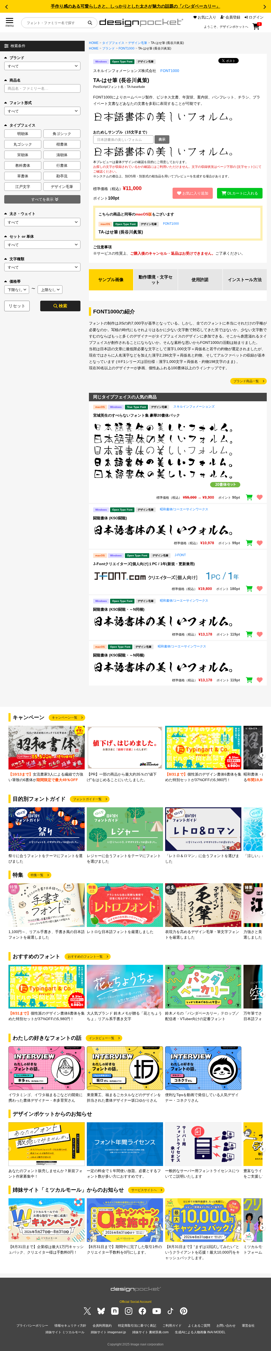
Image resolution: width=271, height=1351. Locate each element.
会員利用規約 (102, 1325)
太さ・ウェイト (22, 213)
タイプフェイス (113, 42)
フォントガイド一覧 (87, 799)
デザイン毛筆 (137, 42)
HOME (93, 42)
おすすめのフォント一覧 (85, 956)
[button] (6, 7)
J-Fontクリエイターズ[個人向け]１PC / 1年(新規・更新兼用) (144, 564)
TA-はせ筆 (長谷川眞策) (120, 232)
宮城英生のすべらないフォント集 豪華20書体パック (136, 415)
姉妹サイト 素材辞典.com (150, 1332)
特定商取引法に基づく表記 (137, 1325)
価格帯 (15, 281)
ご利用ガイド (172, 1325)
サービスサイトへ (144, 1190)
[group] (46, 754)
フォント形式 (21, 103)
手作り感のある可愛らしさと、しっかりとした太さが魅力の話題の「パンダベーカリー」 (135, 6)
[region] (178, 151)
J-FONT (180, 555)
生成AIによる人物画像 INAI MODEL (200, 1332)
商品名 (15, 80)
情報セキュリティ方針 (70, 1325)
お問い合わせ (226, 1325)
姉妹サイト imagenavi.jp (108, 1332)
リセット (16, 306)
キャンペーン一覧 (64, 717)
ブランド (17, 58)
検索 (63, 306)
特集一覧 (37, 875)
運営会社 (248, 1325)
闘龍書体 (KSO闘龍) (110, 518)
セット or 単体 (22, 236)
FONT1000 (126, 48)
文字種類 (17, 259)
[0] (256, 28)
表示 (162, 139)
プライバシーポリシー (32, 1325)
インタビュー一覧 (101, 1038)
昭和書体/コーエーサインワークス (184, 509)
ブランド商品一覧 (246, 381)
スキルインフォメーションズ (194, 406)
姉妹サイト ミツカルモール (65, 1332)
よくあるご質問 (199, 1325)
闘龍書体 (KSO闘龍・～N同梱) (118, 609)
